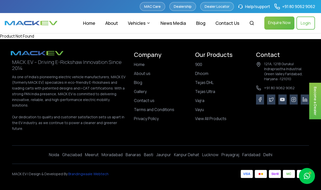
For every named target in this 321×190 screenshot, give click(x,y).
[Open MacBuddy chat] (307, 176)
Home (89, 23)
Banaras (133, 154)
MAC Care (152, 6)
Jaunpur (163, 154)
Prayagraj (230, 154)
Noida (54, 154)
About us (142, 73)
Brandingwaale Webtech (88, 173)
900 (198, 64)
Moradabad (112, 154)
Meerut (92, 154)
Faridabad (251, 154)
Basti (148, 154)
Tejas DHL (204, 82)
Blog (200, 23)
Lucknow (210, 154)
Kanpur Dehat (186, 154)
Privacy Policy (146, 118)
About (111, 23)
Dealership (183, 6)
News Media (173, 23)
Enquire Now (279, 22)
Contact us (144, 100)
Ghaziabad (72, 154)
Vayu (199, 109)
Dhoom (201, 73)
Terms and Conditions (154, 109)
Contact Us (227, 23)
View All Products (210, 118)
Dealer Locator (217, 6)
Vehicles (136, 23)
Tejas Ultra (205, 91)
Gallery (140, 91)
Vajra (199, 100)
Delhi (267, 154)
